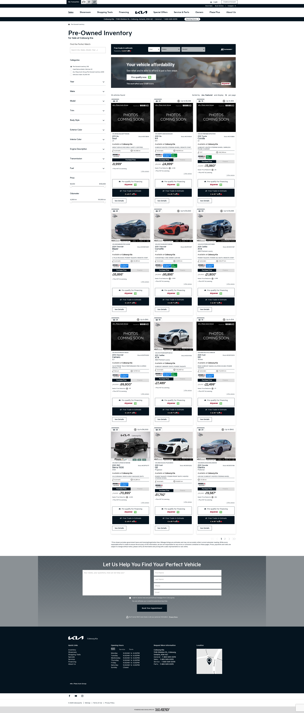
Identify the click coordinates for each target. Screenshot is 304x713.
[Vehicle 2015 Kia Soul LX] (130, 117)
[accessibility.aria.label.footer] (162, 709)
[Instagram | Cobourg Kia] (82, 696)
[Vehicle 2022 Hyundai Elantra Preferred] (216, 446)
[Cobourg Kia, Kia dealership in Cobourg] (141, 12)
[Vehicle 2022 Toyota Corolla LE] (216, 117)
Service (122, 649)
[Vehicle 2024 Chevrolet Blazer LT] (130, 227)
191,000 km (102, 199)
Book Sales (208, 6)
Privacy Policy (173, 617)
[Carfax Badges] (116, 155)
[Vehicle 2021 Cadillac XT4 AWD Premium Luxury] (173, 336)
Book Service (219, 6)
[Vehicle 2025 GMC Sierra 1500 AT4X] (130, 446)
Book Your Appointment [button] (152, 608)
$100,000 (102, 184)
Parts (131, 649)
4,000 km (73, 199)
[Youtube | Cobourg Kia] (76, 696)
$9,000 (72, 184)
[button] (73, 2)
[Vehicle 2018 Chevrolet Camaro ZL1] (130, 336)
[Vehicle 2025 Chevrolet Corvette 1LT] (173, 227)
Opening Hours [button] (191, 19)
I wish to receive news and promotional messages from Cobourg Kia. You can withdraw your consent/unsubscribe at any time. (153, 599)
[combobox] (154, 49)
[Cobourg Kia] (209, 661)
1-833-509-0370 (170, 19)
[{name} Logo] (76, 638)
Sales (113, 649)
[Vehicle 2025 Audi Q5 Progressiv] (173, 446)
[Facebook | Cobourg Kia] (69, 696)
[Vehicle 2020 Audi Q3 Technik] (216, 336)
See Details (119, 201)
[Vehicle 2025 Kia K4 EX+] (173, 117)
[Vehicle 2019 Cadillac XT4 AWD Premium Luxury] (216, 227)
